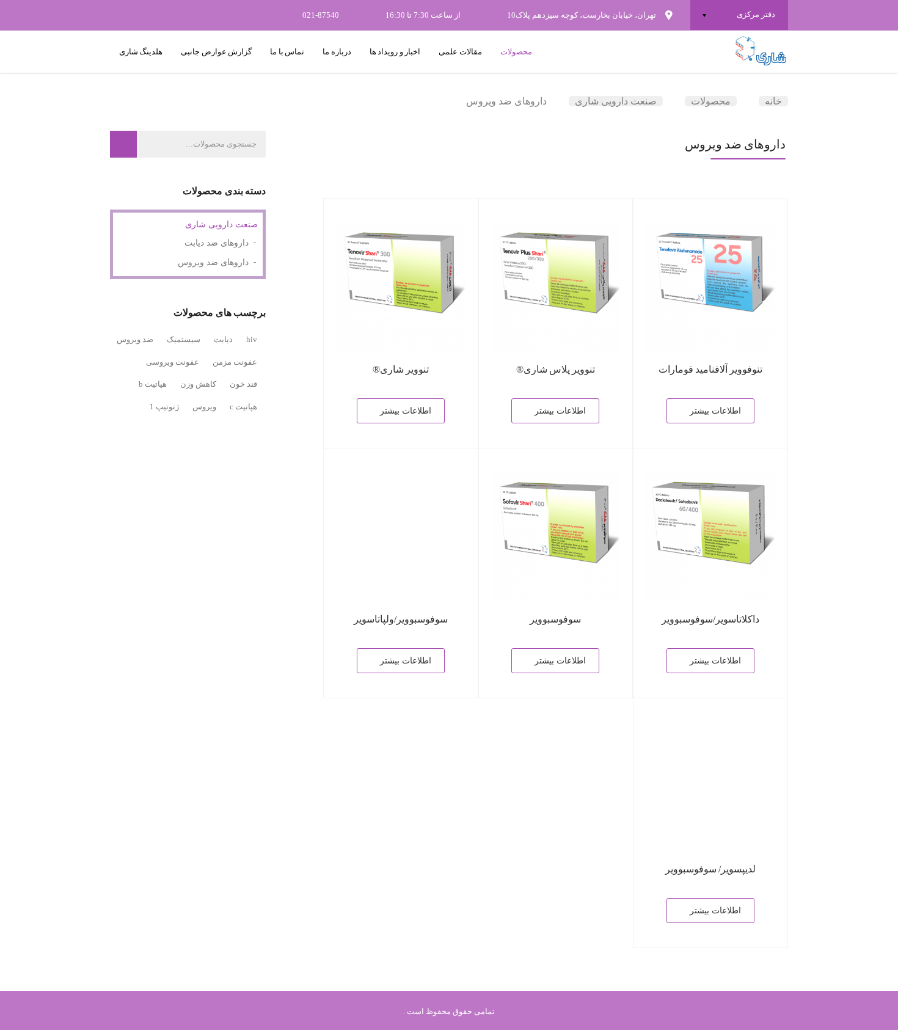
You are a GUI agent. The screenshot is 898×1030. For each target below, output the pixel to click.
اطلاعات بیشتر (715, 410)
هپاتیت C (243, 406)
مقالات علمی (460, 51)
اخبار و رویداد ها (395, 51)
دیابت (223, 339)
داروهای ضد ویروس (213, 262)
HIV (251, 339)
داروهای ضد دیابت (216, 242)
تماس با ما (287, 51)
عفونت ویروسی (172, 362)
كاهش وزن (198, 384)
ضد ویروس (135, 339)
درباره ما (337, 51)
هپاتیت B (153, 384)
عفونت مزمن (235, 362)
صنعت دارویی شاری (221, 224)
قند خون (243, 384)
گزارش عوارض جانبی (216, 51)
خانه (773, 101)
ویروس (204, 406)
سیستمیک (183, 339)
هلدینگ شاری (140, 51)
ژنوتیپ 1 (164, 406)
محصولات (516, 51)
